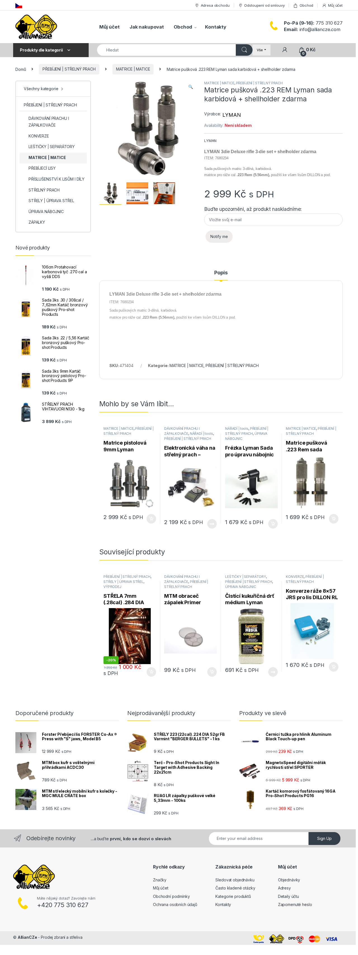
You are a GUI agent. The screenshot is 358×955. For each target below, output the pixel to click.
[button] (190, 86)
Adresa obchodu (215, 5)
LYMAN (231, 115)
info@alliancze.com (312, 29)
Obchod (306, 5)
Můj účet (335, 5)
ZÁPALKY (37, 222)
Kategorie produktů (233, 896)
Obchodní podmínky (171, 896)
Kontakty (215, 27)
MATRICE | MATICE (133, 69)
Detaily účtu (288, 896)
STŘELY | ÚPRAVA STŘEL (123, 582)
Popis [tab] (220, 272)
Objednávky (289, 879)
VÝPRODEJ (112, 587)
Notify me (219, 236)
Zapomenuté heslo (295, 904)
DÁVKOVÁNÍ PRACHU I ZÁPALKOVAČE (49, 121)
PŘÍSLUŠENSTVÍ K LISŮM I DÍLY (56, 179)
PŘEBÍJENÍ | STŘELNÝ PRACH (69, 69)
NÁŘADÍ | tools (201, 433)
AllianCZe (27, 937)
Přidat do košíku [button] (150, 519)
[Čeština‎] (18, 5)
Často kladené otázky (235, 888)
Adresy (284, 888)
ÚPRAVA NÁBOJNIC (240, 587)
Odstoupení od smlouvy (264, 5)
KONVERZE (295, 577)
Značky (159, 879)
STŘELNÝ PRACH (44, 190)
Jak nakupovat (146, 27)
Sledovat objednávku (234, 879)
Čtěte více (212, 524)
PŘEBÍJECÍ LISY (42, 168)
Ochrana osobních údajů (175, 904)
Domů (20, 69)
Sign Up (324, 838)
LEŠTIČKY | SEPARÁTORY (245, 577)
